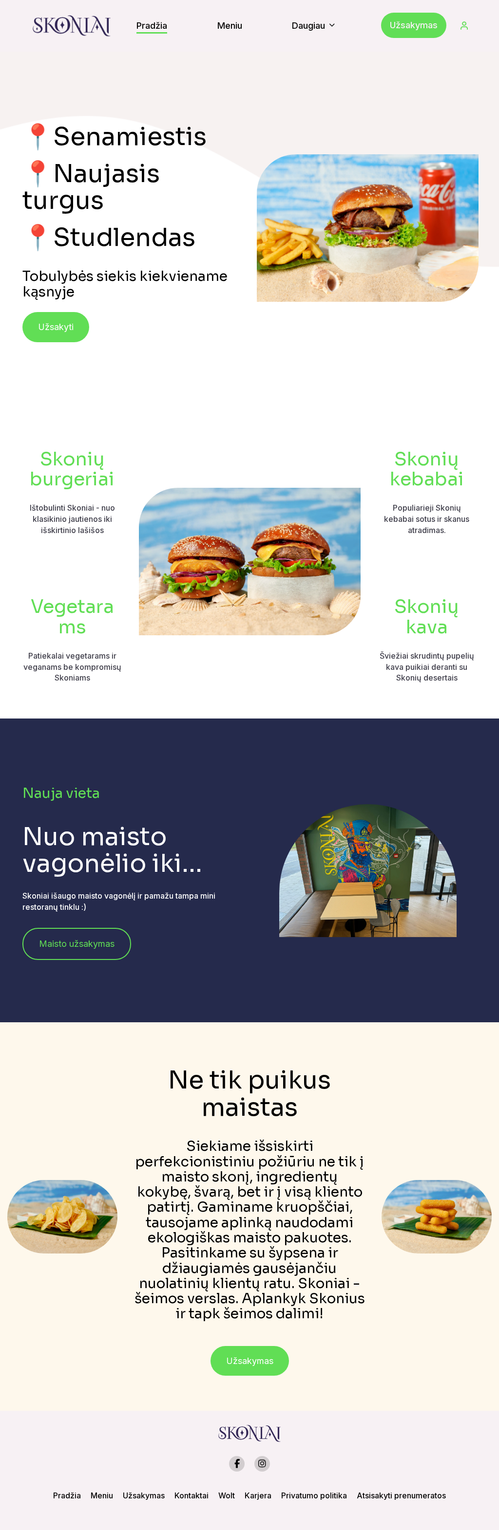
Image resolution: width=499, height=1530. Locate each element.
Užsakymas (414, 25)
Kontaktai (191, 1495)
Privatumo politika (314, 1495)
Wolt (226, 1495)
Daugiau (309, 25)
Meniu (102, 1495)
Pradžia (67, 1495)
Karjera (258, 1495)
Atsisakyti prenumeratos (401, 1495)
